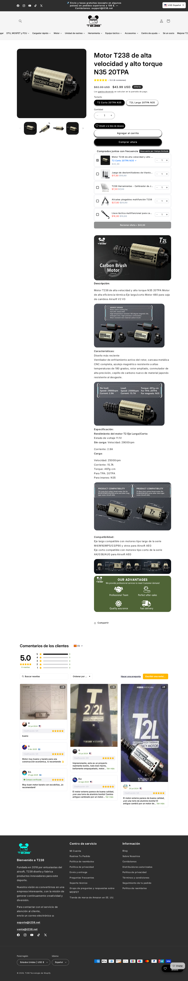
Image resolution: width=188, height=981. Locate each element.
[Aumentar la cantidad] (166, 160)
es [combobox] (78, 646)
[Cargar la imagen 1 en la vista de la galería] (30, 128)
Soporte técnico (78, 883)
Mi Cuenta (75, 851)
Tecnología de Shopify (40, 973)
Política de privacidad (82, 867)
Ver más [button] (110, 768)
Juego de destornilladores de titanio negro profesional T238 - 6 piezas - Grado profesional (132, 172)
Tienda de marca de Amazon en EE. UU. (92, 897)
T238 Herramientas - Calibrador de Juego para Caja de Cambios (132, 186)
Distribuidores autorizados (137, 867)
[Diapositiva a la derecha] (83, 128)
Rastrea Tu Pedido (80, 856)
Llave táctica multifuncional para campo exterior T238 (132, 213)
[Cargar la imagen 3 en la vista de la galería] (58, 128)
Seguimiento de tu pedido (136, 883)
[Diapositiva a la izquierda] (20, 128)
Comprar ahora (128, 141)
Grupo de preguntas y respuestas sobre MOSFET (92, 890)
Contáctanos (129, 861)
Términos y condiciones (135, 877)
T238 (27, 973)
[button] (20, 21)
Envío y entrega (78, 872)
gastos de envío (106, 91)
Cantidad (98, 109)
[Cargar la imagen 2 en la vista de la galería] (44, 128)
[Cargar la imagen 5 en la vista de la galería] (72, 128)
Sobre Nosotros (131, 856)
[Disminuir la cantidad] (157, 160)
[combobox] (81, 676)
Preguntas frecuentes (82, 877)
